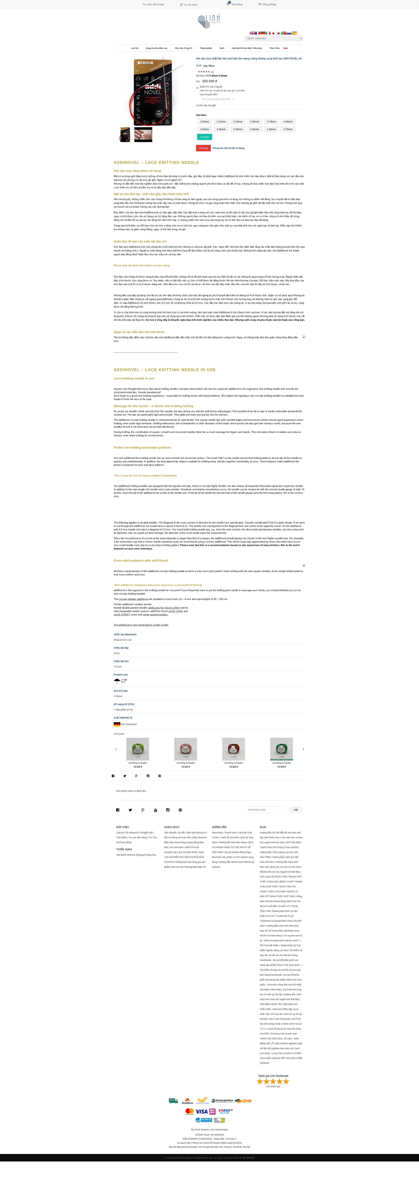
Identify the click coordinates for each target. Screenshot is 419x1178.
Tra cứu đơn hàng (153, 4)
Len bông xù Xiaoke (138, 762)
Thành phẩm (206, 48)
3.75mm (271, 121)
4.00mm (288, 121)
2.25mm (221, 121)
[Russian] (289, 32)
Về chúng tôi (132, 832)
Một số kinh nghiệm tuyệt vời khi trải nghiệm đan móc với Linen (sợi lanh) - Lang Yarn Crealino (281, 1048)
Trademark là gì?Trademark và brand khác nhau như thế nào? (280, 920)
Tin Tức (152, 837)
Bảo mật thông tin (196, 832)
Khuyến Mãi (146, 832)
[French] (257, 32)
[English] (252, 32)
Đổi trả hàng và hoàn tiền (177, 837)
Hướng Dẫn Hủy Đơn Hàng (232, 842)
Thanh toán (230, 832)
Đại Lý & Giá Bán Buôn (185, 852)
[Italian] (268, 32)
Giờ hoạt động (123, 842)
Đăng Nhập (268, 4)
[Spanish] (294, 32)
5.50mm (238, 129)
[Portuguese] (283, 32)
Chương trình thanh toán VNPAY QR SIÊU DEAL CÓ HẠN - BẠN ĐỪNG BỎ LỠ (279, 1038)
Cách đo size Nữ (229, 837)
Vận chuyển (170, 832)
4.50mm (204, 129)
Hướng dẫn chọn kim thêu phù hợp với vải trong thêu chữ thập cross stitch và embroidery (279, 930)
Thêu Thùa (275, 48)
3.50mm (254, 121)
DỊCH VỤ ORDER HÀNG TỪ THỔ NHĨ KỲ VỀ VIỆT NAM (232, 847)
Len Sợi (134, 48)
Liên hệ (120, 832)
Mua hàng (217, 832)
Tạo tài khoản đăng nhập (237, 852)
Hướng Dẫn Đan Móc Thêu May (247, 48)
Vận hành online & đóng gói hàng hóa (136, 854)
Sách (221, 48)
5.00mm (221, 129)
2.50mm (271, 129)
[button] (218, 99)
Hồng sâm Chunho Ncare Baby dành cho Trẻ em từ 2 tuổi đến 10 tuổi (281, 901)
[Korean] (278, 32)
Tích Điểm (121, 837)
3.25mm (238, 121)
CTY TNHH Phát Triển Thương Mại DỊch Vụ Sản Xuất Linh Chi (279, 911)
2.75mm (288, 129)
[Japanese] (273, 32)
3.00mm (204, 136)
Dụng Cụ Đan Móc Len (156, 48)
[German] (262, 32)
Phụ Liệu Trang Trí (183, 48)
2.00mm (204, 121)
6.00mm (254, 129)
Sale (285, 48)
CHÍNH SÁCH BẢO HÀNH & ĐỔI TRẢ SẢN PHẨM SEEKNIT (281, 1058)
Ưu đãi (181, 832)
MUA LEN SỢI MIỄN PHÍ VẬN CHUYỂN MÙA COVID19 (184, 857)
